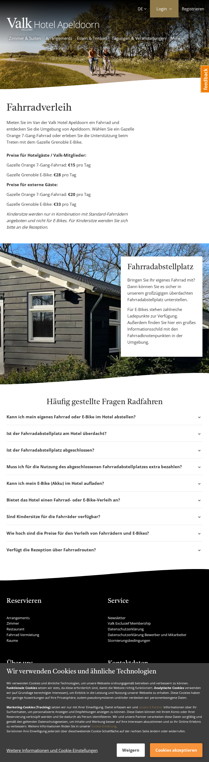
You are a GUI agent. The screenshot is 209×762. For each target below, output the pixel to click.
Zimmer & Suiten (25, 38)
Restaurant (15, 629)
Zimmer (13, 623)
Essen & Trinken (92, 38)
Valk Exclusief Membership (129, 623)
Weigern (130, 750)
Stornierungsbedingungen (129, 640)
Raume (12, 640)
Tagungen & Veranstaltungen (139, 38)
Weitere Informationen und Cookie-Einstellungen (52, 750)
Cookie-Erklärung (103, 726)
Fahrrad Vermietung (23, 634)
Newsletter (116, 617)
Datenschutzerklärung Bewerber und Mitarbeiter (147, 634)
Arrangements (59, 38)
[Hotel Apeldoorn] (53, 29)
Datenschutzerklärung (126, 629)
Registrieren (193, 8)
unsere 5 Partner (151, 707)
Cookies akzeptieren (176, 750)
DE (140, 8)
